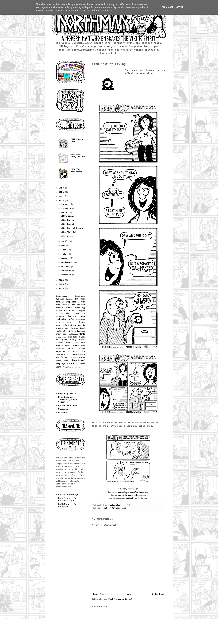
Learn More (167, 7)
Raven (72, 310)
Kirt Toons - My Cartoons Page (67, 499)
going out (61, 337)
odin (70, 348)
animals (67, 322)
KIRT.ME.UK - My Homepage (67, 505)
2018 (62, 188)
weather (60, 367)
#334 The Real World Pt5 (76, 171)
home (123, 508)
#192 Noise (67, 236)
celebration (69, 325)
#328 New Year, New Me (77, 155)
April (65, 241)
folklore (71, 331)
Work (83, 316)
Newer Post (98, 594)
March (65, 212)
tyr (63, 364)
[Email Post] (128, 505)
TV (62, 314)
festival (60, 331)
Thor (68, 314)
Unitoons (63, 409)
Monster (81, 305)
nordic (59, 346)
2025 (62, 284)
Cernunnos (80, 296)
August (65, 258)
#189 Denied (67, 224)
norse (76, 345)
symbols (66, 360)
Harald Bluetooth (67, 405)
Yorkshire (61, 319)
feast (82, 328)
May (63, 245)
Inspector (71, 302)
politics (80, 352)
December (66, 275)
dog (67, 328)
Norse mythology (75, 308)
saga (74, 354)
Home (128, 594)
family (74, 328)
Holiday (60, 302)
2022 (62, 196)
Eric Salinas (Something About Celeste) (67, 399)
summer (59, 360)
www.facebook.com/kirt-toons (134, 498)
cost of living (110, 508)
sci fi (59, 357)
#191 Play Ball (69, 232)
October (66, 266)
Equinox (69, 299)
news (83, 343)
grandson (72, 337)
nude (83, 346)
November (66, 271)
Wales (72, 316)
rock (68, 354)
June (64, 250)
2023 (62, 200)
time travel (78, 360)
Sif (57, 313)
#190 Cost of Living (72, 228)
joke (76, 343)
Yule (71, 319)
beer (58, 325)
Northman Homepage (68, 494)
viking (72, 363)
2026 (62, 288)
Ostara (59, 311)
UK (84, 314)
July (64, 254)
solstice (81, 357)
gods (82, 333)
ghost (59, 334)
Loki (72, 305)
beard (82, 322)
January (66, 204)
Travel (76, 314)
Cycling (60, 299)
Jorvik (81, 302)
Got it (179, 7)
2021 (62, 192)
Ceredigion (61, 296)
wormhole (76, 367)
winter (68, 367)
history (59, 343)
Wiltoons (63, 412)
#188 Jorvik (67, 220)
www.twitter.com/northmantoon (132, 495)
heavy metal (77, 340)
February (66, 208)
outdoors (81, 348)
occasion (60, 348)
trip (58, 364)
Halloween (80, 299)
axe (75, 322)
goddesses (73, 334)
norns (67, 346)
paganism (60, 352)
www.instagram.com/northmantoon (133, 491)
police (70, 352)
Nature (59, 308)
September (67, 262)
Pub (65, 310)
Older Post (158, 594)
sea (65, 357)
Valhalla (60, 317)
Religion (81, 311)
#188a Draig (67, 216)
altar (58, 322)
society (72, 357)
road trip (60, 354)
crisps (59, 328)
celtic (81, 325)
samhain (81, 354)
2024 (62, 280)
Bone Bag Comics (67, 393)
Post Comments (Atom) (120, 599)
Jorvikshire (62, 305)
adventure (80, 319)
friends (81, 331)
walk (83, 364)
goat (65, 334)
